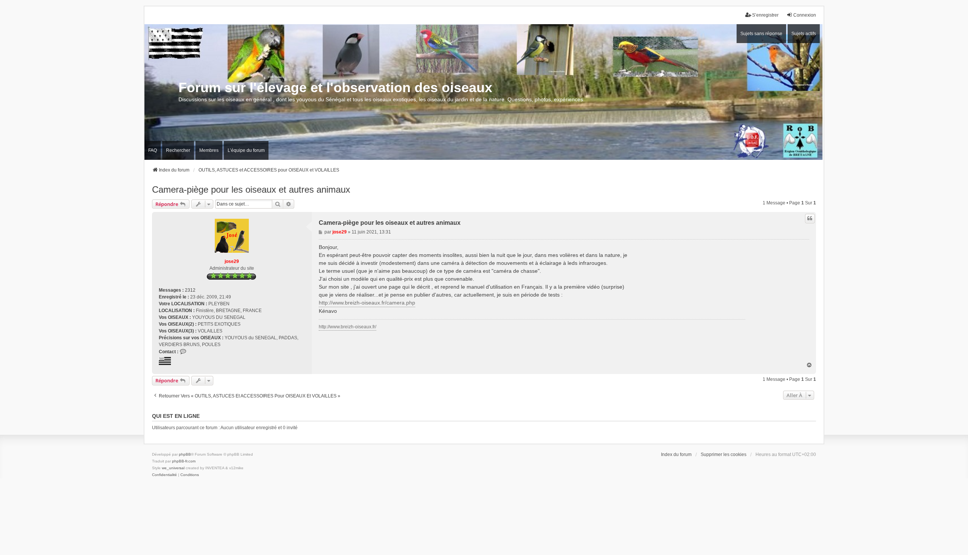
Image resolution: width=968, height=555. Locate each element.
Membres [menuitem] (209, 150)
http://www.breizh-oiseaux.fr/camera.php (367, 303)
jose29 (232, 261)
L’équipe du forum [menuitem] (246, 150)
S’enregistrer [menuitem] (765, 15)
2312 (190, 290)
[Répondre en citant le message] (810, 218)
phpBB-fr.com (183, 461)
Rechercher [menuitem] (178, 150)
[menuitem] (164, 475)
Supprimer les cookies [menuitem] (723, 454)
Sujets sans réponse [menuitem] (761, 33)
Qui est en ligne (176, 416)
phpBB (185, 454)
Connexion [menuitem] (804, 15)
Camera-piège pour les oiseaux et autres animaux (251, 189)
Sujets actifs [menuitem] (803, 33)
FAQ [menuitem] (152, 150)
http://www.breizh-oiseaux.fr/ (347, 326)
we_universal (173, 468)
